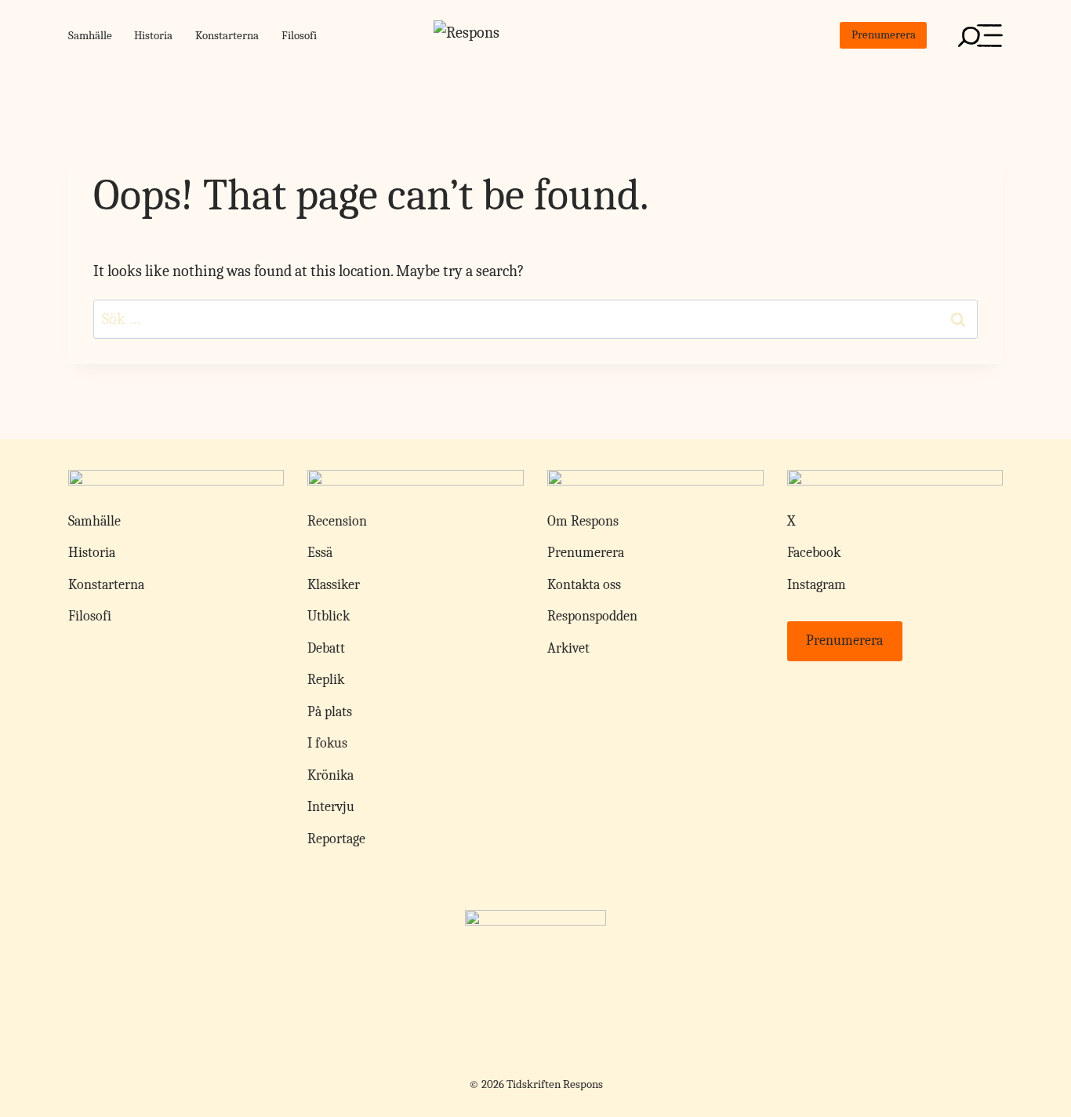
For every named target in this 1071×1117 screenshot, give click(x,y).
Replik (325, 679)
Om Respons (583, 521)
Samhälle (90, 35)
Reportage (336, 839)
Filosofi (299, 35)
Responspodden (592, 616)
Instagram (816, 585)
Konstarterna (227, 35)
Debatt (326, 648)
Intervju (330, 807)
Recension (337, 521)
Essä (319, 552)
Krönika (330, 775)
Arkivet (568, 648)
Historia (153, 35)
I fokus (327, 743)
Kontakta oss (584, 585)
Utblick (328, 616)
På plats (329, 712)
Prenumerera (883, 34)
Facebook (813, 552)
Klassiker (333, 585)
